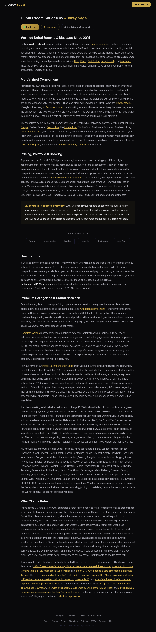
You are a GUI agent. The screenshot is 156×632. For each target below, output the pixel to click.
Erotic (83, 61)
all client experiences (70, 596)
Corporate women (30, 333)
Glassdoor (96, 615)
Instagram (60, 615)
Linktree (85, 615)
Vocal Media (50, 241)
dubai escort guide (30, 144)
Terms (63, 621)
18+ (110, 621)
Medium (68, 241)
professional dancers (54, 107)
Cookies (102, 621)
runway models (124, 103)
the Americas (35, 131)
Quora (32, 241)
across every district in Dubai (66, 177)
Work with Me (141, 4)
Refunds (84, 621)
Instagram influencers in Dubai (58, 365)
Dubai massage (99, 44)
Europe (24, 127)
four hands (125, 61)
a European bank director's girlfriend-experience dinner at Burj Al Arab (75, 575)
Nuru (76, 61)
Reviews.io (103, 241)
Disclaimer (73, 621)
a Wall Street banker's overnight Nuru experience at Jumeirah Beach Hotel (72, 566)
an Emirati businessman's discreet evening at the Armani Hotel (80, 587)
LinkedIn (85, 241)
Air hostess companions (92, 308)
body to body (108, 61)
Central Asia (53, 127)
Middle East (70, 127)
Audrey (15, 4)
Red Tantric (94, 61)
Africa (24, 131)
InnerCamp (122, 241)
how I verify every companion (74, 144)
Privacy (55, 621)
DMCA (93, 621)
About (46, 621)
